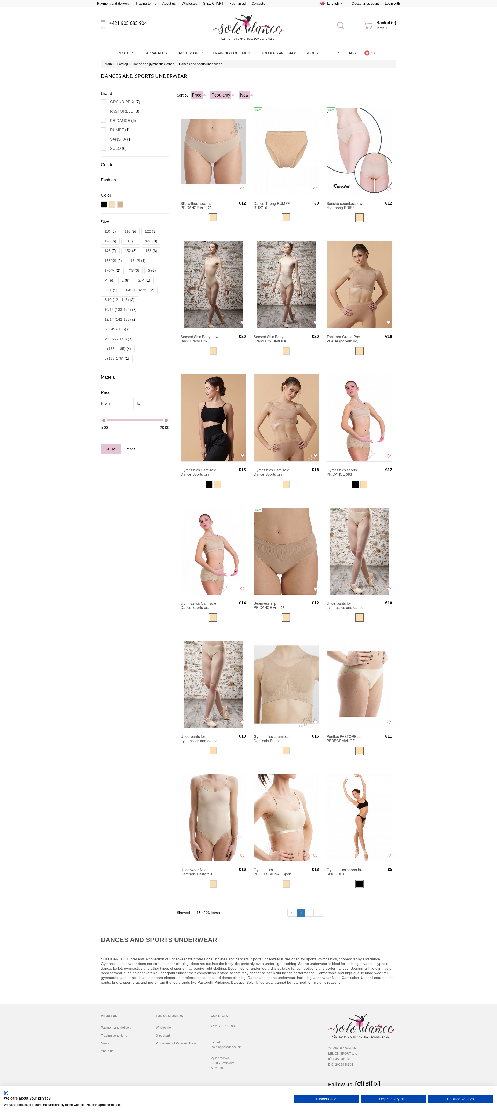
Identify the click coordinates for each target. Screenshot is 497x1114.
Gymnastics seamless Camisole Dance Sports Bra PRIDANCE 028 (272, 738)
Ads (352, 53)
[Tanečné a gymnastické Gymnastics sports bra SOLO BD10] (359, 817)
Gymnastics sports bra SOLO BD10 (345, 872)
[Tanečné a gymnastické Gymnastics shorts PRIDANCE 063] (359, 417)
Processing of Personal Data (176, 1043)
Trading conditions (114, 1035)
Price (196, 95)
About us (169, 3)
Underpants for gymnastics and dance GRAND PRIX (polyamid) (199, 738)
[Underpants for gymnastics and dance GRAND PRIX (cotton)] (359, 551)
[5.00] (104, 420)
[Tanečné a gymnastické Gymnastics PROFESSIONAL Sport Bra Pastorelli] (286, 817)
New (244, 95)
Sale (375, 53)
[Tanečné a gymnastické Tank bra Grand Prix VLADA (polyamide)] (359, 284)
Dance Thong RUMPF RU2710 (272, 205)
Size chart (163, 1035)
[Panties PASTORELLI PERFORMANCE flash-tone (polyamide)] (359, 684)
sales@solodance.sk (226, 1047)
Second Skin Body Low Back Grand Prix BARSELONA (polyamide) (199, 339)
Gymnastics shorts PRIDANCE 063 (342, 472)
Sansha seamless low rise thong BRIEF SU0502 (344, 205)
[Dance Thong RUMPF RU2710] (286, 151)
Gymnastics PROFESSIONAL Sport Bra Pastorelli (272, 872)
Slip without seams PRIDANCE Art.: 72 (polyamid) (196, 205)
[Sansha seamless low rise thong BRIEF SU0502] (359, 151)
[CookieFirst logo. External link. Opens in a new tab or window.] (6, 1093)
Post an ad (237, 3)
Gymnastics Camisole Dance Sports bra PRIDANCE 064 (198, 605)
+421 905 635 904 (128, 23)
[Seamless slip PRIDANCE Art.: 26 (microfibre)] (286, 551)
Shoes (312, 53)
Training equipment (232, 53)
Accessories (191, 53)
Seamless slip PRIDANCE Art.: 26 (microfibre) (269, 605)
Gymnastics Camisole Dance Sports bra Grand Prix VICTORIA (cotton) (271, 472)
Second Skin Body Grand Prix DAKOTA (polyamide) (270, 339)
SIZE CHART (213, 3)
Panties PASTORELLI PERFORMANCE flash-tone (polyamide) (345, 738)
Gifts (335, 53)
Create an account (365, 3)
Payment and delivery (113, 3)
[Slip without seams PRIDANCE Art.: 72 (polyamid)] (213, 151)
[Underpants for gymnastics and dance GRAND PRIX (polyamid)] (213, 684)
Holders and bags (279, 53)
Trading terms (146, 3)
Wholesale (189, 3)
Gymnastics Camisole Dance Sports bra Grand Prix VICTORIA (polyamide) (198, 472)
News (105, 1043)
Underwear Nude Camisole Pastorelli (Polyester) (196, 872)
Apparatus (157, 53)
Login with (392, 3)
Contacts (258, 3)
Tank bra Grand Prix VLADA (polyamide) (343, 339)
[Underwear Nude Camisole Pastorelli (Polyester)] (213, 817)
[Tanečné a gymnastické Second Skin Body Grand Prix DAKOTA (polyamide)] (286, 284)
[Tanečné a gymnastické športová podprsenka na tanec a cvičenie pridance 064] (213, 551)
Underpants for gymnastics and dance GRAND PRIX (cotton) (345, 605)
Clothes (126, 53)
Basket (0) (386, 22)
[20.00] (166, 420)
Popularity (220, 95)
